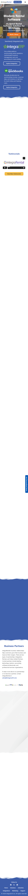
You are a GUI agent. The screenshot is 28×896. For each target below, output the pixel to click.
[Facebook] (10, 884)
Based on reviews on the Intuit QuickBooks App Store (14, 30)
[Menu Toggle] (25, 2)
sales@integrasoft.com (9, 678)
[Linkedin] (17, 884)
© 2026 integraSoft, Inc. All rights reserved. (14, 893)
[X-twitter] (14, 884)
